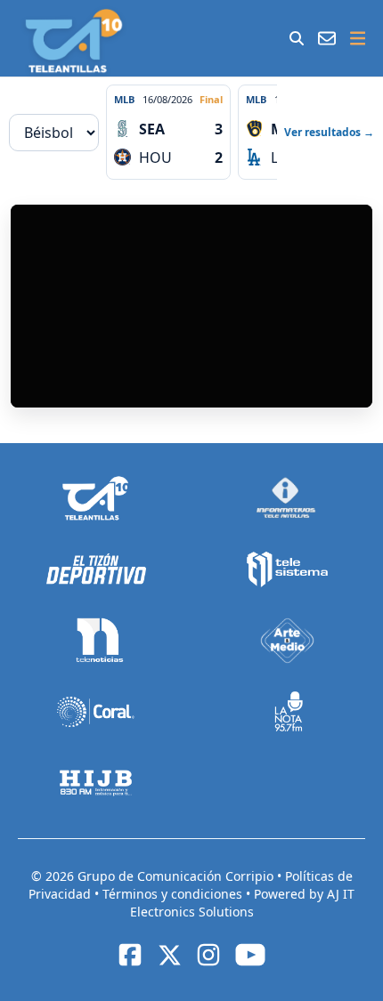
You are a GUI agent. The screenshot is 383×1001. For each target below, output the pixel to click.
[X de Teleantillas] (169, 955)
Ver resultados (329, 132)
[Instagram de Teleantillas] (208, 955)
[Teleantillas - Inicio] (73, 41)
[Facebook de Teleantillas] (130, 955)
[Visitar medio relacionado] (96, 498)
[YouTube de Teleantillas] (250, 955)
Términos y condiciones (174, 893)
